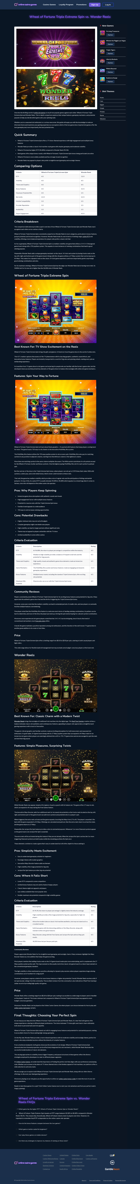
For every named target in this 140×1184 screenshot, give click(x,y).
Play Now (110, 35)
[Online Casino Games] (25, 4)
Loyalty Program (66, 5)
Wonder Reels (19, 721)
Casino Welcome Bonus (50, 1158)
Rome (102, 115)
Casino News (47, 1155)
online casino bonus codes (67, 1079)
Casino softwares (91, 1158)
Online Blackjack (77, 1158)
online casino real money (22, 1008)
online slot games (39, 112)
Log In (108, 5)
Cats (101, 101)
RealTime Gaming (78, 721)
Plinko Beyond (111, 68)
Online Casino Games (23, 1062)
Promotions (81, 5)
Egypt (102, 105)
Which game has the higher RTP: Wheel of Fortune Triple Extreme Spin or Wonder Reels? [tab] (48, 1109)
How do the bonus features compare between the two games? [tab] (39, 1123)
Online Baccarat (77, 1162)
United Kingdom (65, 1165)
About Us (84, 1180)
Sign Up (94, 5)
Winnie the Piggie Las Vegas (116, 41)
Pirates (102, 112)
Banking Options (48, 1165)
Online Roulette (77, 1169)
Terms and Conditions (94, 1180)
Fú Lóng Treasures (112, 31)
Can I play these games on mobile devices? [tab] (33, 1135)
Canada (62, 1158)
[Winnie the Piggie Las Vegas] (102, 44)
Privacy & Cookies (107, 1180)
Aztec (102, 97)
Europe (62, 1162)
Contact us (46, 1169)
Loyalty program (48, 1162)
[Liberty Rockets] (102, 63)
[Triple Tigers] (102, 53)
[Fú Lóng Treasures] (102, 35)
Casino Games (49, 5)
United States (64, 1155)
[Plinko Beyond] (102, 72)
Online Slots (76, 1155)
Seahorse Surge (111, 78)
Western (103, 119)
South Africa (64, 1169)
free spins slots (40, 621)
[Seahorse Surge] (102, 81)
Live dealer (89, 1155)
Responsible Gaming (120, 1180)
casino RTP (86, 236)
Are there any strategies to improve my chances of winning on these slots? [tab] (43, 1141)
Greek (102, 108)
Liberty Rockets (112, 59)
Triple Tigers (110, 50)
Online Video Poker (78, 1165)
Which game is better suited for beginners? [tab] (33, 1129)
